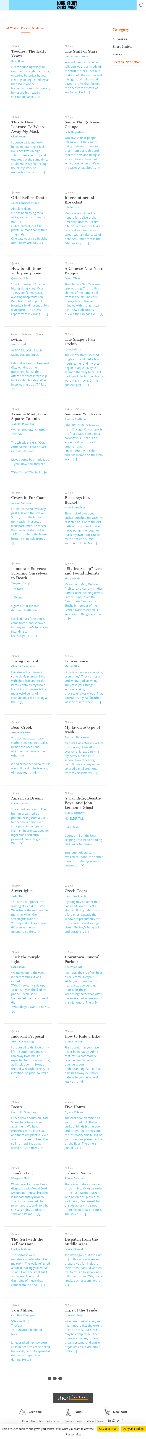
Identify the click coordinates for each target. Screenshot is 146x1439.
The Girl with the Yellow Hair (27, 1241)
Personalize (73, 1434)
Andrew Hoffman (76, 419)
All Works (120, 38)
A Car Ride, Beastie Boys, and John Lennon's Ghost (83, 803)
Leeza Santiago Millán (25, 202)
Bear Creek (21, 727)
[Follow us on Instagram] (113, 1420)
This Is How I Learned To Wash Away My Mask (27, 127)
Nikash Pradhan (75, 507)
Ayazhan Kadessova (77, 737)
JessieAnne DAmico (77, 56)
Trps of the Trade (81, 1310)
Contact (101, 1420)
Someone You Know (83, 414)
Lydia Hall (17, 896)
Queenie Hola (19, 278)
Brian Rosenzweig (22, 1041)
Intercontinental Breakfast (79, 199)
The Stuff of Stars (81, 51)
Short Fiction (122, 46)
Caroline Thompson (23, 1315)
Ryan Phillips (73, 349)
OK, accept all (108, 1429)
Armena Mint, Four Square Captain (29, 416)
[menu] (4, 5)
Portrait (15, 334)
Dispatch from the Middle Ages (81, 1241)
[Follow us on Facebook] (122, 1420)
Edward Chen (73, 1315)
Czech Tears (76, 890)
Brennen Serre (20, 732)
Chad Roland (19, 136)
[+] (39, 97)
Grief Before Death (29, 197)
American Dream (27, 798)
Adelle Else (72, 207)
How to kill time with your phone (26, 270)
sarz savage (18, 966)
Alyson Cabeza (74, 1112)
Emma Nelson (74, 1041)
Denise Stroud (74, 1249)
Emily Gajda (19, 344)
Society (68, 409)
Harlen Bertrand (21, 1249)
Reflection (27, 334)
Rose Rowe (18, 61)
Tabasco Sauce (78, 1173)
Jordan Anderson (21, 503)
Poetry (117, 54)
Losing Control (24, 661)
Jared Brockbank (75, 896)
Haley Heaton (19, 803)
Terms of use (37, 1420)
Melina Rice (72, 666)
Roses (16, 1107)
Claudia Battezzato (23, 666)
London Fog (22, 1173)
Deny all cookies (133, 1429)
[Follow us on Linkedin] (109, 1420)
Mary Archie (72, 578)
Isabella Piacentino (23, 424)
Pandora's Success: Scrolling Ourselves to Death (29, 573)
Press (25, 1420)
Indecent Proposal (27, 1036)
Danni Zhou (72, 278)
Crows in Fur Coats (28, 497)
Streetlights (22, 890)
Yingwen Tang (20, 583)
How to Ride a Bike (82, 1036)
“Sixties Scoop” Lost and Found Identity (83, 570)
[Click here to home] (73, 1398)
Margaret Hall (20, 1178)
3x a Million (22, 1310)
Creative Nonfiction (127, 61)
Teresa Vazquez (75, 1178)
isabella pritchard (76, 132)
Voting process (54, 1420)
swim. (16, 339)
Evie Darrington (75, 812)
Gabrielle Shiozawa (23, 1112)
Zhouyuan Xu (73, 966)
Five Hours (75, 1107)
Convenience (76, 661)
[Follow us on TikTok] (118, 1420)
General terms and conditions (79, 1420)
